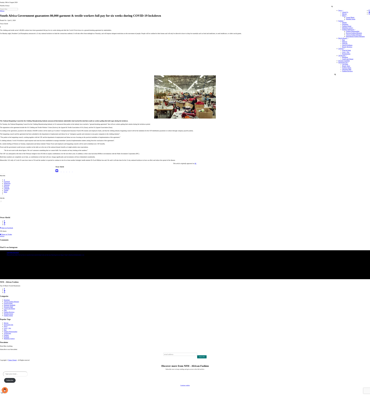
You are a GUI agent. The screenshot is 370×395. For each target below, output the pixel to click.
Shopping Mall (346, 69)
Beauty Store (346, 66)
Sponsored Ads (343, 62)
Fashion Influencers (348, 29)
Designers (345, 24)
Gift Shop (345, 64)
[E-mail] (57, 171)
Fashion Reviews (347, 71)
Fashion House (346, 26)
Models (344, 22)
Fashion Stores (346, 68)
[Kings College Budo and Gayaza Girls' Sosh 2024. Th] (92, 276)
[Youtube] (68, 171)
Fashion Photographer (352, 31)
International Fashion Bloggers (355, 36)
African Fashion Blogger (11, 301)
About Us (345, 12)
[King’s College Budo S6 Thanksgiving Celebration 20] (277, 276)
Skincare (344, 43)
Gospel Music (350, 17)
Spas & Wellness (347, 45)
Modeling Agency (347, 28)
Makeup (344, 41)
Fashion (341, 21)
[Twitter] (62, 171)
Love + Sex (345, 52)
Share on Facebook (7, 228)
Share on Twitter (6, 234)
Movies (344, 14)
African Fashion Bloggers (354, 35)
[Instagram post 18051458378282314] (30, 276)
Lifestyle (341, 48)
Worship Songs (350, 19)
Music (344, 15)
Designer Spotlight (344, 61)
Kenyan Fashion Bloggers (354, 33)
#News (2, 11)
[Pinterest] (71, 171)
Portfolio (6, 337)
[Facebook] (59, 171)
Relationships (346, 54)
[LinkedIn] (65, 171)
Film (5, 310)
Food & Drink (346, 50)
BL (195, 163)
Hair (343, 40)
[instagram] (73, 171)
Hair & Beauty (343, 38)
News (340, 10)
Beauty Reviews (347, 47)
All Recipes (342, 55)
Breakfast (345, 57)
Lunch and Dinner (347, 59)
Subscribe (9, 380)
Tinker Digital (12, 360)
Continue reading (185, 385)
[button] (332, 6)
